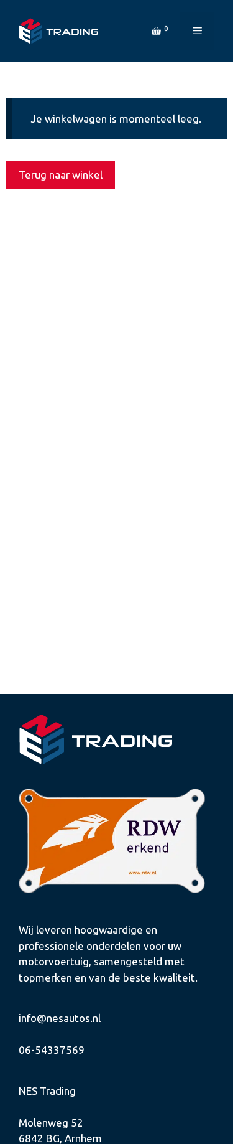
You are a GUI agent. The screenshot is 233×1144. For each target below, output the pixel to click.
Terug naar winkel (61, 175)
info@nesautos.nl (60, 1018)
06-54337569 (52, 1050)
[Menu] (197, 31)
